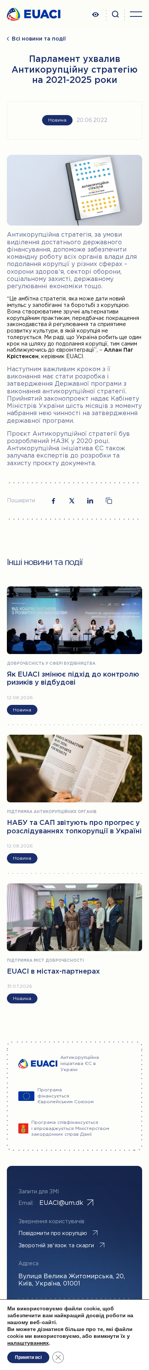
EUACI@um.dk (61, 1203)
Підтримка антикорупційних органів (52, 812)
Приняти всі (28, 1357)
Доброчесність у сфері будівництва (51, 664)
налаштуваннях (28, 1343)
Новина (57, 120)
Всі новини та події (39, 39)
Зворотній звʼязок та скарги (56, 1245)
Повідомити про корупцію (52, 1233)
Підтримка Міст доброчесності (45, 961)
